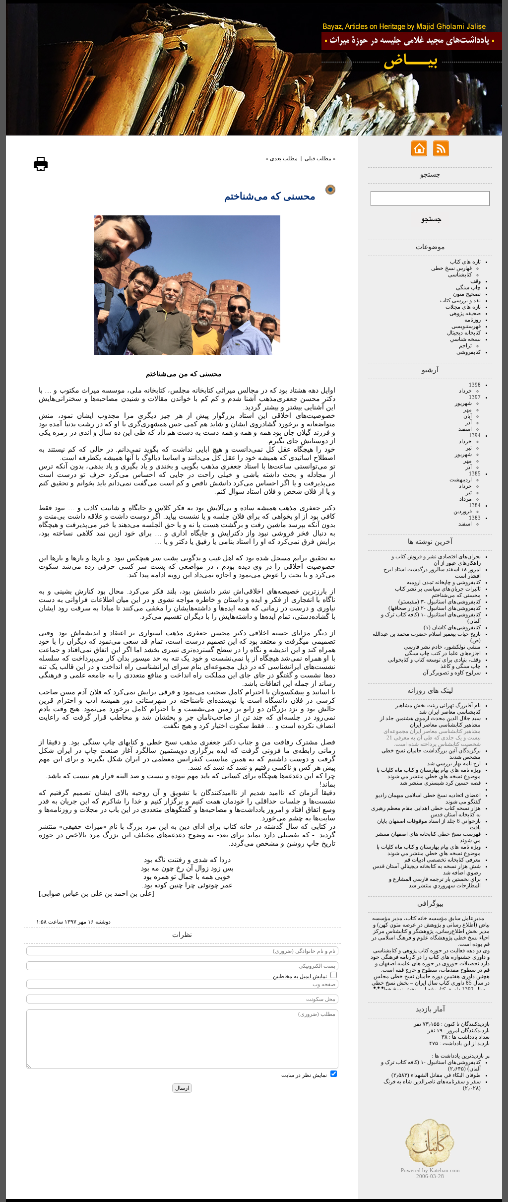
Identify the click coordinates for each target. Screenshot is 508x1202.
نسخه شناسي (465, 339)
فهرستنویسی (466, 326)
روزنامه (472, 320)
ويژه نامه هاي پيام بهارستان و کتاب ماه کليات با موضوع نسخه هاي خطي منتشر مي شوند (429, 773)
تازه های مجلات (463, 307)
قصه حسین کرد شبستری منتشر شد (440, 783)
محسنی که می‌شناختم (456, 595)
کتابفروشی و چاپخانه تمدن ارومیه (444, 582)
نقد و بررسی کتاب (460, 300)
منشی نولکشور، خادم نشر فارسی (442, 647)
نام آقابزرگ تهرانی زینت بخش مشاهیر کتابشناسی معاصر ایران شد (438, 708)
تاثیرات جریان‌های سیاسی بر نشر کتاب (438, 589)
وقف (475, 281)
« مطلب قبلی (320, 158)
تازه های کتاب (465, 262)
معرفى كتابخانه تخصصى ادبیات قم (442, 860)
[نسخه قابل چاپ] (40, 169)
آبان (467, 416)
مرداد (465, 499)
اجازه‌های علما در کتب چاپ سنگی (443, 653)
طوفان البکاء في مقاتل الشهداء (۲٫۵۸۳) (436, 1075)
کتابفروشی (468, 352)
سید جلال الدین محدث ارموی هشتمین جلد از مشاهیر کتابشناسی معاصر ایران (430, 721)
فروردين (462, 511)
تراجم (465, 345)
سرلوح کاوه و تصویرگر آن (452, 672)
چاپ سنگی (468, 287)
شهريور (463, 403)
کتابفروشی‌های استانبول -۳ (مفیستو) (439, 601)
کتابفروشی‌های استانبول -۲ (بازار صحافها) (434, 608)
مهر (467, 409)
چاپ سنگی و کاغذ (461, 666)
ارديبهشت (460, 479)
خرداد (465, 391)
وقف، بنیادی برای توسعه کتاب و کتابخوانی (434, 660)
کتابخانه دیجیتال (464, 332)
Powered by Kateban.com (430, 1170)
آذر (468, 422)
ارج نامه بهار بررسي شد (454, 763)
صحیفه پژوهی (465, 313)
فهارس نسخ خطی (451, 268)
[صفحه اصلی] (419, 154)
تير (469, 448)
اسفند (465, 429)
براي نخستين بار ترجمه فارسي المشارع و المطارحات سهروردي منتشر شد (435, 882)
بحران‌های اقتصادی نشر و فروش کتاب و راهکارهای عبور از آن (436, 559)
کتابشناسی (460, 274)
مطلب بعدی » (281, 158)
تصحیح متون (467, 294)
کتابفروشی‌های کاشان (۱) (452, 627)
